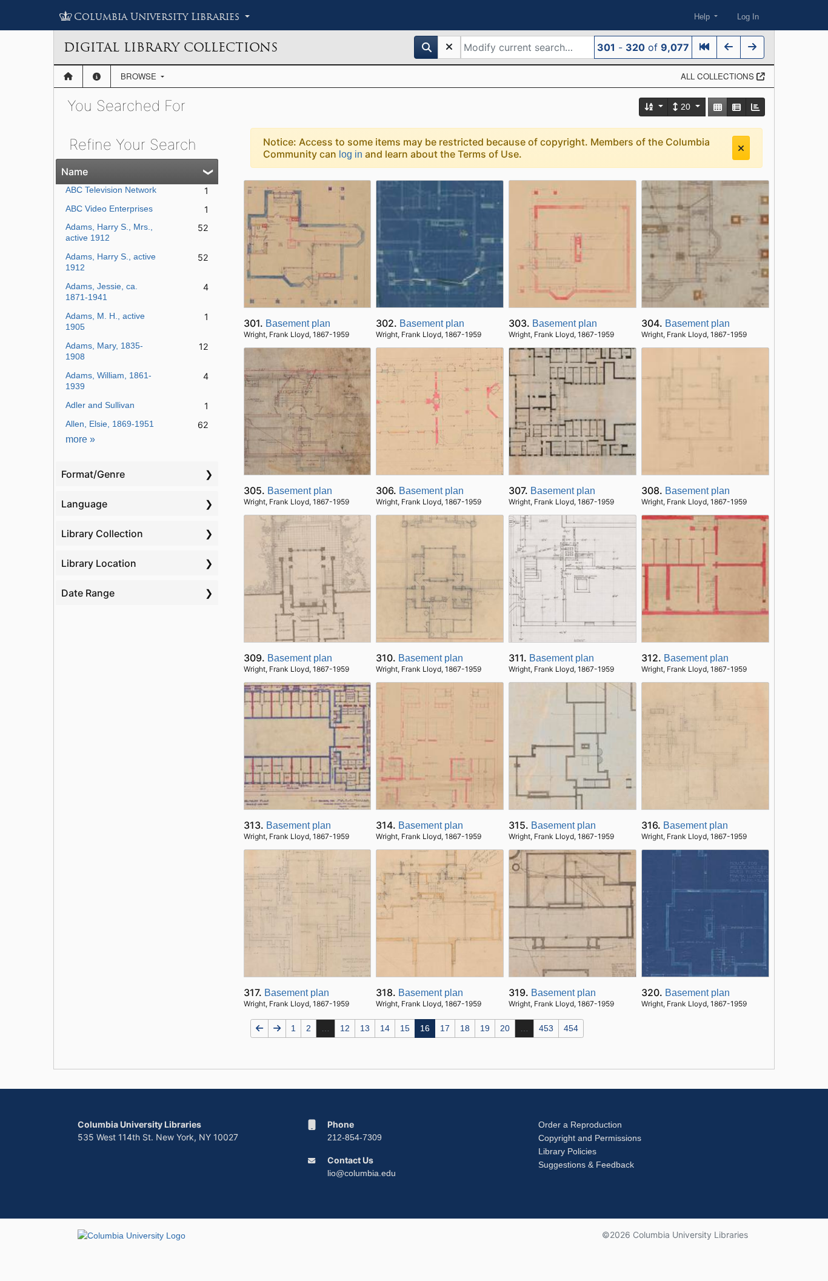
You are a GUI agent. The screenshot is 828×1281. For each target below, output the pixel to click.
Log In (748, 16)
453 (546, 1028)
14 (385, 1028)
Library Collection (102, 533)
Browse (140, 76)
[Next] (752, 47)
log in (350, 154)
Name (74, 172)
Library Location (98, 563)
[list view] (736, 107)
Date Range (88, 593)
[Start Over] (449, 47)
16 (425, 1028)
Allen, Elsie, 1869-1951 (109, 424)
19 (485, 1028)
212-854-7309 (354, 1137)
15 (405, 1028)
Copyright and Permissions (589, 1138)
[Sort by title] (654, 107)
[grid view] (717, 107)
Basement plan (297, 323)
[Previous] (728, 47)
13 (365, 1028)
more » (80, 439)
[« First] (704, 47)
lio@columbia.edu (361, 1173)
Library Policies (567, 1151)
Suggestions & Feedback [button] (586, 1164)
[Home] (68, 76)
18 (465, 1028)
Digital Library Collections (171, 47)
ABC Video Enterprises (109, 208)
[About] (96, 76)
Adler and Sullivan (100, 405)
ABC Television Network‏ (110, 190)
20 (685, 107)
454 (571, 1028)
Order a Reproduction (580, 1124)
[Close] (741, 148)
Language (84, 504)
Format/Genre (93, 474)
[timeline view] (755, 107)
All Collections (718, 76)
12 (345, 1028)
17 (445, 1028)
